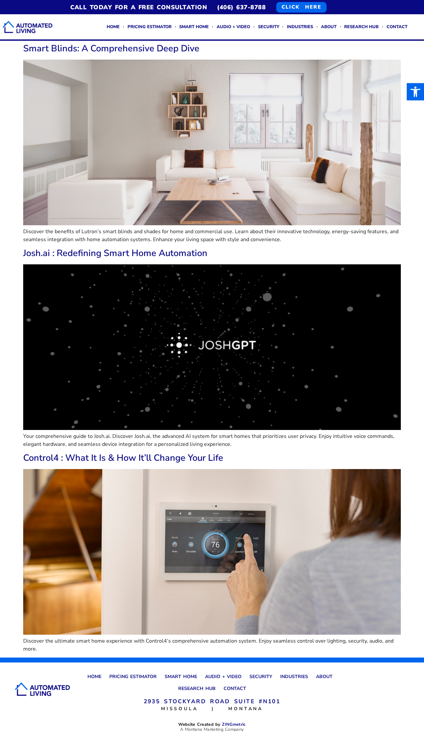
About (329, 27)
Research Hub (361, 27)
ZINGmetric (233, 724)
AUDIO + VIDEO (233, 27)
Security (268, 27)
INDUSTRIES (300, 27)
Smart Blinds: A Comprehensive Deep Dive (111, 48)
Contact (397, 27)
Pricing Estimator (150, 27)
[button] (415, 91)
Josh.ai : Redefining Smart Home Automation (115, 253)
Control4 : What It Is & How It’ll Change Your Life (123, 458)
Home (113, 27)
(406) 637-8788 (241, 7)
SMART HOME (194, 27)
